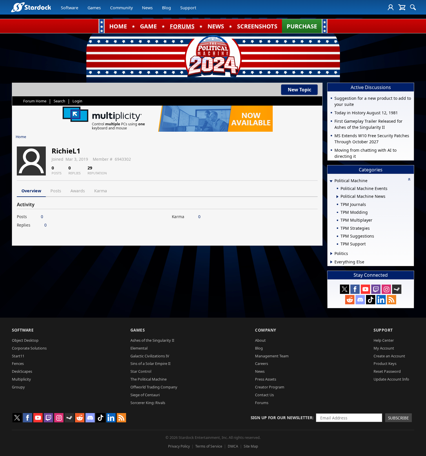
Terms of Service (208, 446)
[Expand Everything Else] (331, 261)
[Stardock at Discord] (360, 299)
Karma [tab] (100, 190)
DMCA (233, 446)
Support (188, 7)
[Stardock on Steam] (397, 289)
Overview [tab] (31, 190)
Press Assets (265, 379)
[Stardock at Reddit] (350, 299)
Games (94, 7)
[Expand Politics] (331, 253)
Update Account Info (391, 379)
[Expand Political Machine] (330, 181)
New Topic (299, 89)
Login (77, 101)
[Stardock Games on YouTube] (365, 289)
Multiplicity (21, 379)
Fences (18, 363)
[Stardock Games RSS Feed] (391, 299)
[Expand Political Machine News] (337, 196)
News (147, 7)
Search (59, 101)
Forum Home (34, 101)
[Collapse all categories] (409, 179)
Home (21, 136)
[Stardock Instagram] (386, 289)
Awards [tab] (77, 190)
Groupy (18, 387)
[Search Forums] (413, 7)
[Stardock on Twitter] (344, 289)
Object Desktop (25, 340)
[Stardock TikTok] (370, 299)
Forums (261, 402)
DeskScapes (22, 371)
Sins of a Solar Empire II (150, 363)
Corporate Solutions (29, 348)
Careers (261, 363)
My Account (384, 348)
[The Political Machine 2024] (213, 56)
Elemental (139, 348)
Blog (166, 7)
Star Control (140, 371)
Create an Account (389, 356)
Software (69, 7)
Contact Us (264, 394)
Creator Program (269, 387)
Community (121, 7)
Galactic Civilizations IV (149, 356)
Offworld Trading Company (153, 387)
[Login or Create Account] (391, 7)
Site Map (251, 446)
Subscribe (398, 418)
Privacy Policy (179, 446)
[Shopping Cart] (401, 7)
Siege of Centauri (145, 394)
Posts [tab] (55, 190)
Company (265, 330)
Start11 (18, 356)
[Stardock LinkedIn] (381, 299)
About (260, 340)
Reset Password (387, 371)
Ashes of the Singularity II (152, 340)
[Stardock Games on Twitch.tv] (376, 289)
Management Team (272, 356)
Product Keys (385, 363)
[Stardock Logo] (31, 7)
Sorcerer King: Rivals (147, 402)
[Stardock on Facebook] (355, 289)
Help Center (384, 340)
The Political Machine (148, 379)
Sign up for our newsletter (281, 417)
